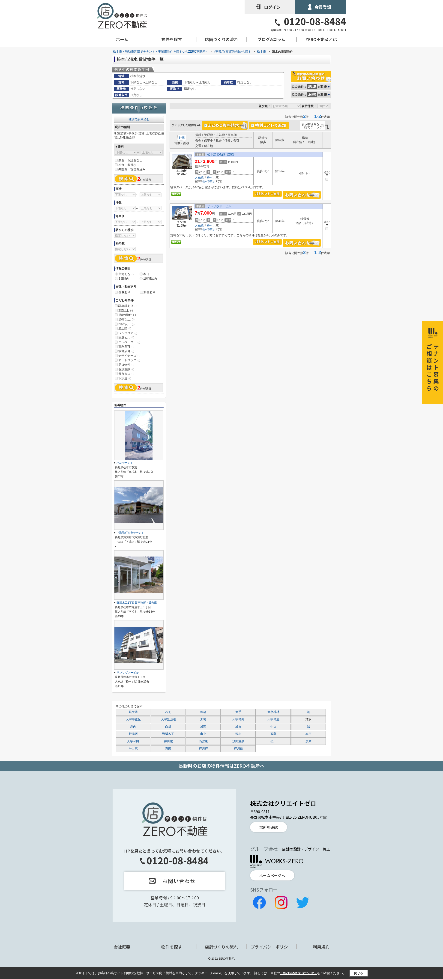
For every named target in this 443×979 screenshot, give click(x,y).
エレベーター (129, 342)
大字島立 (273, 719)
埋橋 (203, 712)
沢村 (203, 719)
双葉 (273, 734)
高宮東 (203, 741)
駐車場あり (127, 306)
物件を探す (171, 39)
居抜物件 (126, 364)
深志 (238, 734)
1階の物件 (127, 315)
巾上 (203, 734)
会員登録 (322, 7)
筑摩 (308, 741)
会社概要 (122, 947)
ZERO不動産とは (321, 39)
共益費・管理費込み (131, 169)
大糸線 (199, 177)
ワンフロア (127, 333)
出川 (273, 741)
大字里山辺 (168, 719)
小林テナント (125, 462)
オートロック (129, 360)
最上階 (124, 328)
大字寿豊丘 (133, 719)
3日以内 (124, 278)
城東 (238, 726)
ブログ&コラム (271, 39)
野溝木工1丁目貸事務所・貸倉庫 (137, 602)
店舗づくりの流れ (221, 39)
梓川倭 (238, 748)
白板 (168, 726)
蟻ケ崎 (133, 712)
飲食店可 (126, 351)
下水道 (124, 378)
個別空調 (126, 369)
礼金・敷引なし (128, 165)
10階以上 (126, 319)
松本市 (206, 181)
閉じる (358, 973)
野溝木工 (168, 734)
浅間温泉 (238, 741)
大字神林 (273, 712)
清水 (212, 181)
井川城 (168, 741)
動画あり (150, 292)
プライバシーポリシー (271, 947)
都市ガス (126, 373)
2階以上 (125, 310)
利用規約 (321, 947)
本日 (146, 274)
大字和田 (133, 741)
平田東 (133, 748)
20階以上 (126, 324)
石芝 (168, 712)
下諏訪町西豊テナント (130, 532)
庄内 (133, 726)
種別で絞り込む (139, 119)
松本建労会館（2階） (221, 154)
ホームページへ (272, 875)
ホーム (122, 39)
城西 (203, 726)
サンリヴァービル (219, 206)
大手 (238, 712)
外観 (182, 137)
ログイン (272, 7)
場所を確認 (268, 827)
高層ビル (126, 337)
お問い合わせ (179, 880)
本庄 (308, 734)
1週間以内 (150, 278)
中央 (273, 726)
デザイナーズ (129, 355)
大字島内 (238, 719)
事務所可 (126, 346)
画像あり (124, 292)
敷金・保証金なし (130, 160)
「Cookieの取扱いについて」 (298, 973)
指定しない (126, 274)
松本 (210, 177)
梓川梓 (203, 748)
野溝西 (133, 734)
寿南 (168, 748)
